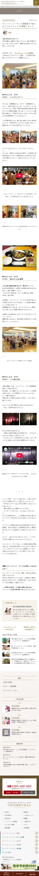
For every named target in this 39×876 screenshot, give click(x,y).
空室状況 (7, 818)
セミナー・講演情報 (9, 686)
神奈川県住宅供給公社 (8, 857)
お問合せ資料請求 (6, 873)
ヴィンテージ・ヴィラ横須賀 (11, 848)
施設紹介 (26, 812)
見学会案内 (19, 874)
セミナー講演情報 (32, 873)
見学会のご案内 (28, 792)
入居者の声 (27, 821)
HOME (7, 812)
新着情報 (7, 828)
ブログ (26, 825)
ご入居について (28, 815)
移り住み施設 (6, 852)
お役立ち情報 (7, 682)
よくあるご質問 (9, 825)
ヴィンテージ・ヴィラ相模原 (11, 845)
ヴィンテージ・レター (10, 690)
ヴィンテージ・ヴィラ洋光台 (11, 841)
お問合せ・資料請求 (12, 792)
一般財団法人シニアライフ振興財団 (11, 859)
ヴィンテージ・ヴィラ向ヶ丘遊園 (13, 837)
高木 (10, 32)
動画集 (26, 818)
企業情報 (26, 828)
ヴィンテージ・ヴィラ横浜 (11, 833)
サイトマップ (5, 862)
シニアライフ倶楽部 (11, 821)
